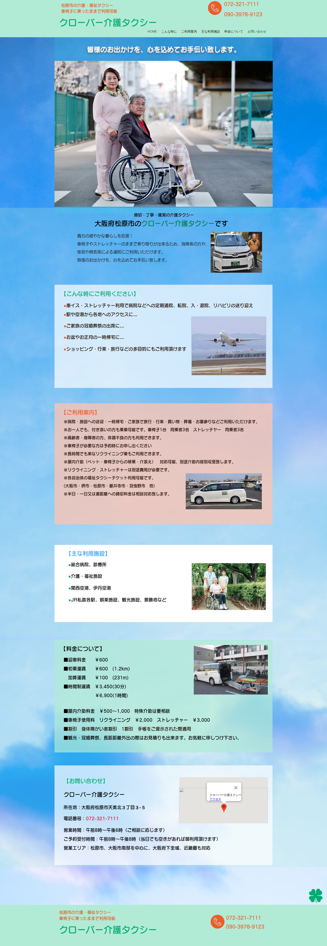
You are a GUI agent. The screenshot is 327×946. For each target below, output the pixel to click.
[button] (163, 134)
